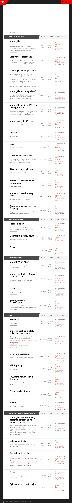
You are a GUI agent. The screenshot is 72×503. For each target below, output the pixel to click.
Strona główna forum (10, 32)
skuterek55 (58, 122)
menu (70, 2)
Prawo (13, 247)
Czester (57, 367)
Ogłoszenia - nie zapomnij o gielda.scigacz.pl (22, 413)
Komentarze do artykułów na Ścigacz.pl (22, 181)
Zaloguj (62, 2)
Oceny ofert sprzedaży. (21, 57)
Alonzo (57, 380)
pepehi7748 (58, 290)
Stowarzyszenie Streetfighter (17, 301)
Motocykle (15, 41)
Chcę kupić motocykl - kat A (23, 70)
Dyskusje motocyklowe (16, 37)
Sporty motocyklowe (15, 257)
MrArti (57, 109)
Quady (13, 144)
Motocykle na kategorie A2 (23, 91)
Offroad (13, 132)
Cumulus (57, 171)
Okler (56, 158)
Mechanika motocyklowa (22, 236)
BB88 (56, 94)
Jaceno (57, 59)
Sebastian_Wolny (60, 458)
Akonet (29, 501)
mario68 (57, 209)
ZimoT (57, 248)
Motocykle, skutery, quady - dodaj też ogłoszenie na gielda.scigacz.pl (23, 419)
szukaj (66, 2)
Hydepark (14, 319)
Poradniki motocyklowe (16, 219)
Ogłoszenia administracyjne (23, 484)
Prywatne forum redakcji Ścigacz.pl (22, 378)
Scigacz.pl (2, 2)
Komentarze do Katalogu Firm (22, 194)
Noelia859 (58, 474)
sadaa (56, 404)
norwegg (57, 355)
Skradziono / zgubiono (20, 453)
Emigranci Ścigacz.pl (20, 354)
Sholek (57, 237)
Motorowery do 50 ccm (21, 121)
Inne (10, 315)
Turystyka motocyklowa (22, 155)
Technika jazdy (17, 224)
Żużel (12, 288)
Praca (12, 472)
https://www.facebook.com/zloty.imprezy (21, 344)
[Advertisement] (36, 16)
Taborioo (57, 145)
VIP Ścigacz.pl (16, 365)
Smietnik (14, 402)
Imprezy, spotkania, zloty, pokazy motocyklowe (22, 332)
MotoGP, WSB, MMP (19, 262)
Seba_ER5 (58, 443)
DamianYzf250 (59, 44)
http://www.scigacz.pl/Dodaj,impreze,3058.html (23, 340)
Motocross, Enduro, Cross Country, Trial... (22, 275)
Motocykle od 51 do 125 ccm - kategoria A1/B (23, 106)
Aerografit (58, 195)
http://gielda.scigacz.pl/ (16, 429)
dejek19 (57, 304)
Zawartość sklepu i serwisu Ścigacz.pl (23, 207)
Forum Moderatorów (20, 391)
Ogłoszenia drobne (19, 441)
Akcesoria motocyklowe (21, 169)
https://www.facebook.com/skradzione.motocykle (24, 462)
